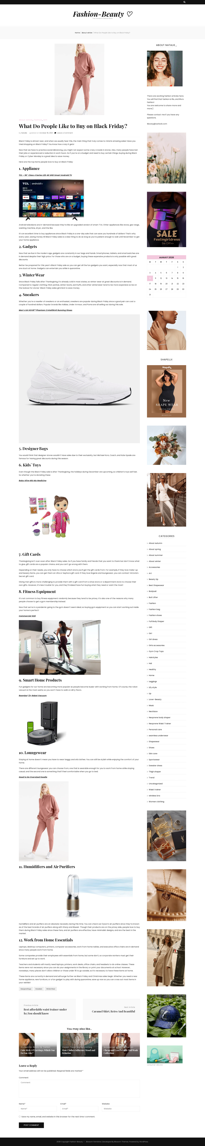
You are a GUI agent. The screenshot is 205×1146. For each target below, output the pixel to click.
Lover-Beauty (155, 699)
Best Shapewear (156, 585)
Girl (150, 633)
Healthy (152, 669)
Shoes (151, 747)
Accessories (26, 1047)
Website (106, 1103)
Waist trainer (155, 789)
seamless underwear (158, 735)
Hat (150, 663)
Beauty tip (37, 1047)
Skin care (153, 753)
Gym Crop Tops (156, 651)
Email (63, 1103)
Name (22, 1103)
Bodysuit (153, 591)
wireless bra (154, 795)
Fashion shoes (155, 615)
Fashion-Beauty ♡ (102, 13)
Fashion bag (154, 609)
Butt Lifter (153, 597)
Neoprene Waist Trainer (160, 723)
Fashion (38, 120)
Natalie (24, 133)
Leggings (153, 681)
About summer (156, 555)
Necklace (153, 711)
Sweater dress (155, 765)
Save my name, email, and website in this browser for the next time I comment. (58, 1116)
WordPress (143, 1142)
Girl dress (153, 639)
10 (150, 278)
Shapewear (154, 741)
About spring (155, 549)
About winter (26, 120)
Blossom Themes (121, 1142)
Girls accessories (157, 645)
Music (151, 705)
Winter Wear (50, 989)
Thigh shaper (155, 771)
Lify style (153, 687)
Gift (45, 120)
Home (151, 675)
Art (150, 573)
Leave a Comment (65, 133)
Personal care (155, 729)
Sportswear (154, 759)
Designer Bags (26, 989)
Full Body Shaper (156, 621)
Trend (73, 1047)
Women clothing (84, 1047)
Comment (23, 1077)
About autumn (155, 543)
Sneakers (38, 989)
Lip (150, 693)
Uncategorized (156, 783)
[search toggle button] (184, 2)
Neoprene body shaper (159, 717)
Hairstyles (153, 657)
